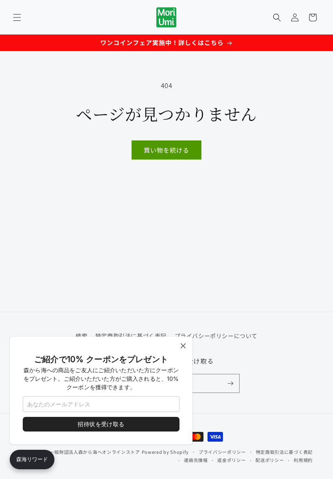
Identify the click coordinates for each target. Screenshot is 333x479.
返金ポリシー (231, 460)
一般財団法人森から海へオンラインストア (95, 452)
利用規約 (303, 460)
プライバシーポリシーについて (216, 336)
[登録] (230, 383)
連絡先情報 (196, 460)
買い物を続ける (166, 150)
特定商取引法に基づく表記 (284, 452)
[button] (17, 17)
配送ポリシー (269, 460)
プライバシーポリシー (222, 452)
